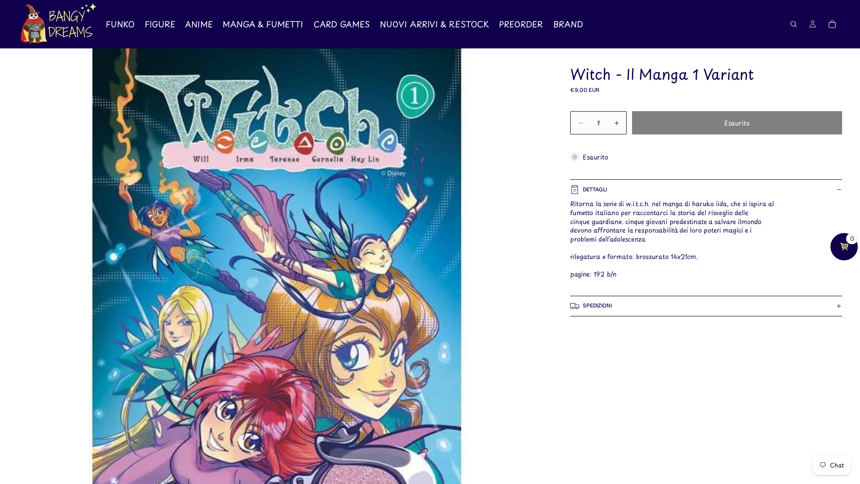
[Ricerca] (794, 24)
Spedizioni (597, 305)
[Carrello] (832, 24)
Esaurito (737, 123)
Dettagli (595, 189)
